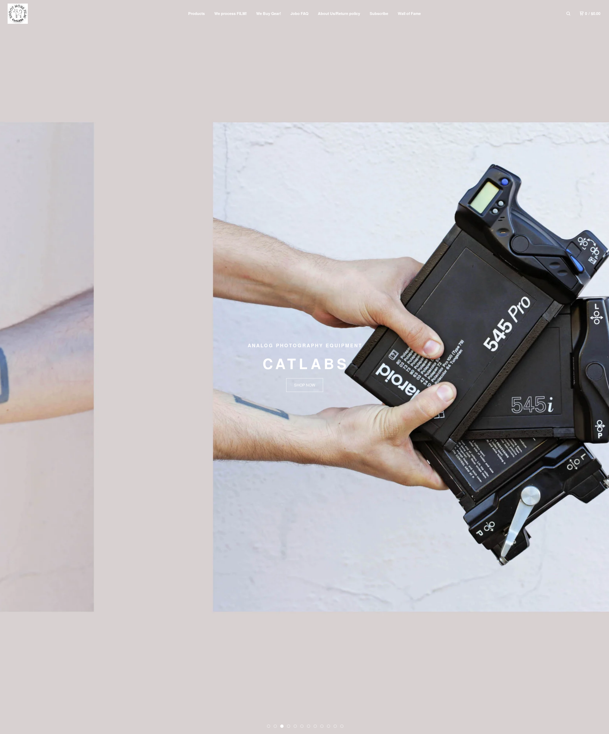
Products (196, 13)
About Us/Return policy (339, 13)
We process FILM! (230, 13)
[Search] (568, 13)
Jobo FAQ (299, 13)
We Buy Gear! (268, 13)
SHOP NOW (304, 385)
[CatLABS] (18, 14)
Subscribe (379, 13)
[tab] (268, 726)
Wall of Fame (409, 13)
